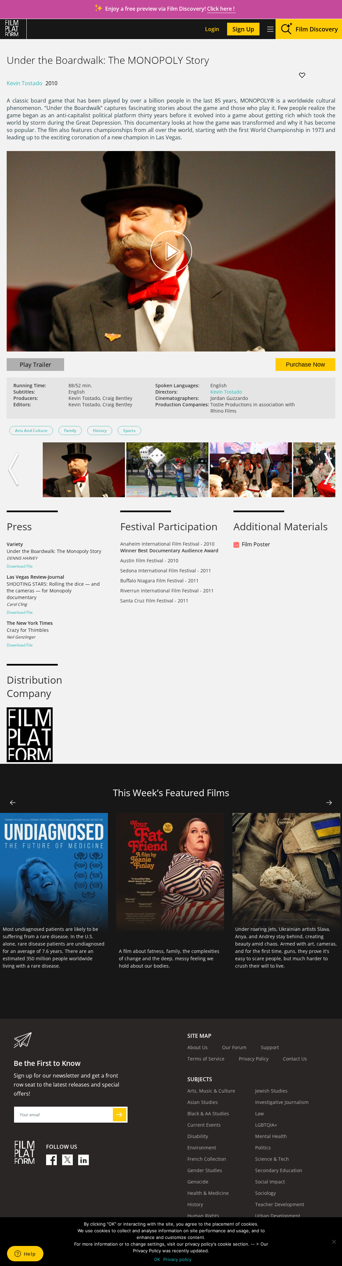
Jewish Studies (271, 1091)
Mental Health (271, 1136)
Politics (263, 1147)
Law (259, 1113)
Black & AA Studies (208, 1113)
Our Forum (234, 1047)
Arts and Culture (31, 430)
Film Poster (256, 544)
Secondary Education (278, 1170)
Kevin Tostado (24, 83)
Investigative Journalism (282, 1102)
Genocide (197, 1181)
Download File (20, 566)
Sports (129, 430)
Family (70, 430)
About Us (197, 1047)
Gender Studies (204, 1170)
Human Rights (203, 1216)
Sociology (265, 1193)
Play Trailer (35, 365)
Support (270, 1047)
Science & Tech (272, 1159)
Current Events (204, 1125)
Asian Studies (202, 1102)
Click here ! (221, 8)
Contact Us (295, 1059)
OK (157, 1259)
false (13, 802)
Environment (201, 1147)
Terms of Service (205, 1059)
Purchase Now (305, 364)
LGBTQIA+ (266, 1125)
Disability (197, 1136)
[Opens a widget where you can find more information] (25, 1254)
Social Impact (270, 1181)
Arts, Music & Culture (211, 1091)
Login (212, 29)
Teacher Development (279, 1204)
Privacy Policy (254, 1059)
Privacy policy (177, 1259)
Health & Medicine (208, 1193)
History (100, 430)
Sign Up (243, 29)
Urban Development (277, 1216)
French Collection (206, 1159)
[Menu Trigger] (270, 29)
